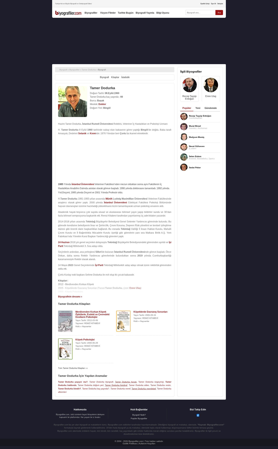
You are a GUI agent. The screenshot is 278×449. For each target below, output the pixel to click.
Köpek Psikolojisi (85, 339)
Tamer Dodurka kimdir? (69, 388)
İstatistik (125, 77)
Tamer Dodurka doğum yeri (91, 385)
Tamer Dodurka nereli (120, 388)
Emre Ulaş (210, 96)
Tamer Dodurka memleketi (144, 388)
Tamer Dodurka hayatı (126, 382)
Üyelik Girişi (205, 3)
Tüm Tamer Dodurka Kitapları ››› (73, 368)
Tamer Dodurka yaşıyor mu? (73, 382)
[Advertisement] (139, 41)
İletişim (220, 3)
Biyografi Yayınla (145, 13)
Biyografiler (91, 13)
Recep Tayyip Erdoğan (189, 97)
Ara (219, 12)
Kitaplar (115, 77)
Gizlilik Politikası (130, 443)
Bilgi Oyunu (162, 13)
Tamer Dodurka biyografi (101, 382)
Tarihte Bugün (125, 13)
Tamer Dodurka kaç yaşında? (95, 388)
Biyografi (104, 77)
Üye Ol (213, 3)
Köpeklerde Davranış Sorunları (150, 312)
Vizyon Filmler (108, 13)
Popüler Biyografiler (139, 418)
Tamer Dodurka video (139, 385)
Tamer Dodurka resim (160, 385)
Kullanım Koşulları (147, 443)
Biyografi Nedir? (139, 415)
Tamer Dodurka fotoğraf (116, 385)
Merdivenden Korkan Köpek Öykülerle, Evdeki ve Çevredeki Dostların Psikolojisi (92, 314)
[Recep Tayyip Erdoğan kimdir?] (189, 86)
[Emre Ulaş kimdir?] (211, 86)
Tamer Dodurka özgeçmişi (150, 382)
